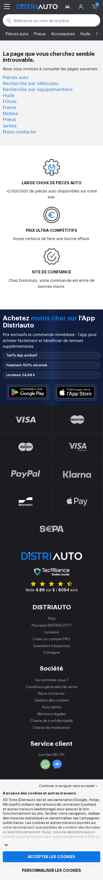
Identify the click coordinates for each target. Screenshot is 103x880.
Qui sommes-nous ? (51, 679)
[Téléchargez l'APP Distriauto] (28, 392)
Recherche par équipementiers (38, 89)
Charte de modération (51, 727)
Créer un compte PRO (51, 638)
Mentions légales (51, 713)
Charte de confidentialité (51, 720)
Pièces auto (16, 33)
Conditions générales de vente (51, 686)
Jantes (9, 125)
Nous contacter (20, 131)
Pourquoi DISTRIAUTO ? (51, 625)
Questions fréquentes (51, 645)
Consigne (51, 652)
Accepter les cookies (51, 857)
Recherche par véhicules (30, 83)
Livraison (51, 632)
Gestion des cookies (52, 700)
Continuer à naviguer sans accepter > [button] (68, 785)
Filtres (9, 101)
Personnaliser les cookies (51, 870)
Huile (85, 33)
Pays (51, 618)
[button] (68, 6)
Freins (9, 107)
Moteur (11, 113)
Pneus (40, 33)
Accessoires (63, 33)
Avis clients (51, 706)
